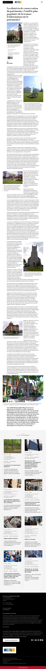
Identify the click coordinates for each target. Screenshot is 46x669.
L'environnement (8, 456)
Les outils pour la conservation (9, 459)
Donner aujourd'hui (23, 667)
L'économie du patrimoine (10, 491)
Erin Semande (34, 566)
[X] (34, 640)
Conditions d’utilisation (7, 660)
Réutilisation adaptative (10, 494)
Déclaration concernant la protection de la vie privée (12, 659)
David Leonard (35, 499)
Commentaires (6, 609)
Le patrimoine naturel (10, 457)
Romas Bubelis (13, 536)
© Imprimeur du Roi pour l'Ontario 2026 (10, 658)
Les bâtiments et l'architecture (8, 493)
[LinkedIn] (40, 640)
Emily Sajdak (13, 571)
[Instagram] (38, 640)
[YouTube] (42, 640)
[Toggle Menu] (41, 2)
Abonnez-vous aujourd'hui (11, 640)
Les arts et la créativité (31, 531)
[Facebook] (32, 640)
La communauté (29, 455)
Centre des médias (7, 608)
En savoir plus (6, 626)
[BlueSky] (36, 640)
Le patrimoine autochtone (32, 454)
